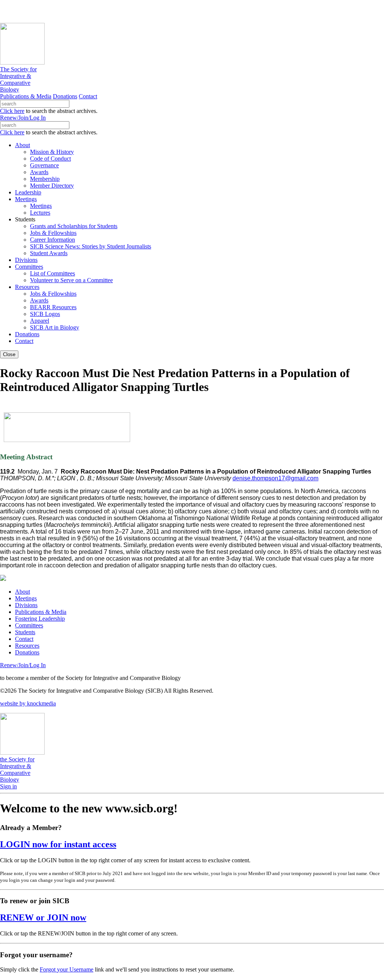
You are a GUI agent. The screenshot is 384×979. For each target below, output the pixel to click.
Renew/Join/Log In (23, 117)
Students (25, 632)
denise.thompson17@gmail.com (275, 478)
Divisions (26, 605)
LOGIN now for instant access (58, 844)
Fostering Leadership (40, 618)
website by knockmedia (28, 703)
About (22, 591)
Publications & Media (25, 96)
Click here (12, 111)
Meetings (26, 598)
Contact (88, 96)
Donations (65, 96)
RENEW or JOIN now (43, 917)
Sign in (8, 786)
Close (9, 354)
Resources (27, 645)
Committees (29, 625)
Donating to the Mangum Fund (205, 11)
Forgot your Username (66, 969)
